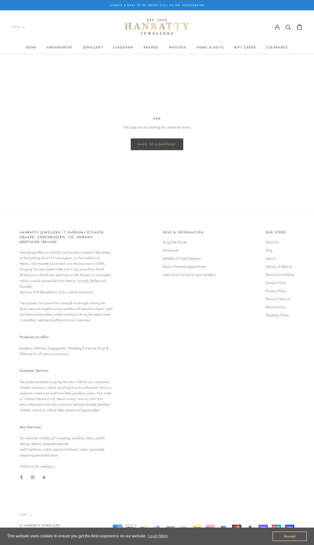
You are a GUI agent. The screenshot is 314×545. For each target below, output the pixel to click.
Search (271, 258)
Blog (269, 250)
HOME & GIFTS (210, 47)
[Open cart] (299, 27)
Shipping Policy (277, 315)
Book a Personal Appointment (184, 266)
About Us (272, 242)
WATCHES (177, 47)
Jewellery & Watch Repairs (182, 258)
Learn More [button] (158, 536)
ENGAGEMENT (60, 47)
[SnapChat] (44, 477)
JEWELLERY (93, 47)
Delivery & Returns (279, 266)
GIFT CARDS (245, 47)
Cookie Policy (276, 282)
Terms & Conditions (280, 274)
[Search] (288, 26)
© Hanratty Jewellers (40, 525)
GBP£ (16, 27)
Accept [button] (290, 536)
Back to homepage (157, 144)
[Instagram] (32, 477)
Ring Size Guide (175, 242)
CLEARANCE (277, 47)
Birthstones (171, 250)
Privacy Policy (276, 290)
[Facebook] (21, 477)
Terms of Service (278, 298)
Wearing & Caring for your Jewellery (189, 274)
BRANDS (151, 47)
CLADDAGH (123, 47)
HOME (31, 47)
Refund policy (276, 307)
